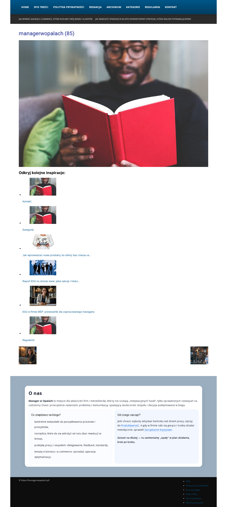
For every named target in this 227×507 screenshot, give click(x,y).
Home (25, 7)
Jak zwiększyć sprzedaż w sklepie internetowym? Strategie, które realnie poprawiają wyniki (143, 19)
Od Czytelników (193, 498)
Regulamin (152, 7)
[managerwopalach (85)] (113, 165)
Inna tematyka (193, 489)
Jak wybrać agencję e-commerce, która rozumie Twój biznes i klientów (55, 19)
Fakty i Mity (191, 494)
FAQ (188, 481)
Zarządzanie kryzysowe (158, 429)
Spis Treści (41, 7)
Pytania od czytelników (197, 485)
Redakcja (95, 7)
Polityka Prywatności (68, 7)
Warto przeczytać (194, 502)
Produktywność (130, 425)
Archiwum (114, 7)
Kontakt (171, 7)
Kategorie (133, 7)
